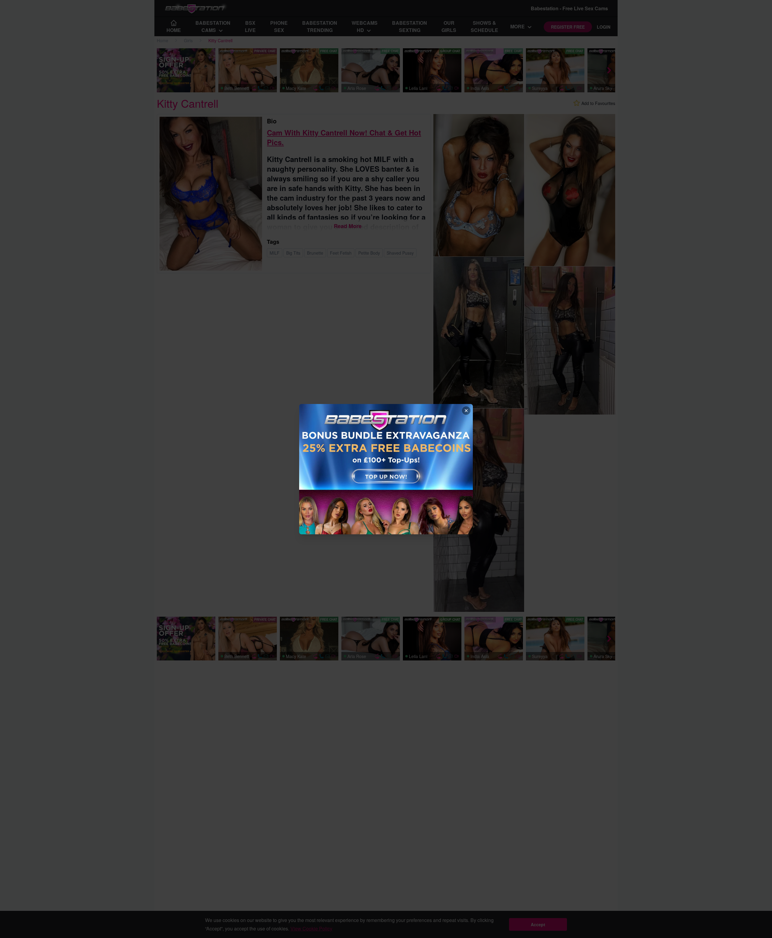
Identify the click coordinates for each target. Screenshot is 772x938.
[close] (466, 410)
